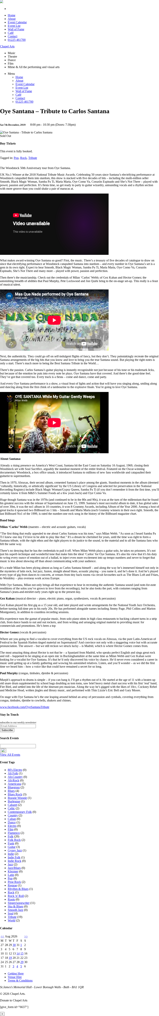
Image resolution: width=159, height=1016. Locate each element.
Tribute (32, 158)
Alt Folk (13, 773)
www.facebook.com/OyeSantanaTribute (24, 707)
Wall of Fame (16, 29)
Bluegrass (14, 787)
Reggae (12, 885)
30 (14, 945)
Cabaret (12, 804)
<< (2, 936)
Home (11, 15)
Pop (16, 158)
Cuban (12, 819)
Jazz (10, 864)
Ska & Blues (15, 906)
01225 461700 (17, 39)
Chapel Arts (7, 46)
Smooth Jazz (15, 910)
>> (26, 936)
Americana (14, 783)
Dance (12, 822)
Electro (12, 826)
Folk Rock (14, 840)
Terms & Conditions (20, 980)
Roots (11, 899)
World (11, 920)
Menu (11, 73)
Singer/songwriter (18, 903)
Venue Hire (15, 977)
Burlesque (14, 801)
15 (21, 953)
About (12, 18)
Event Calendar (17, 22)
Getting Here (16, 973)
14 (18, 953)
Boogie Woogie (17, 797)
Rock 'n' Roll (16, 896)
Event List (14, 25)
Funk (11, 843)
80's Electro (15, 769)
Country (13, 815)
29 (21, 962)
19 (10, 957)
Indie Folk (14, 857)
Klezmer (13, 871)
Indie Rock (14, 861)
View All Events (10, 754)
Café (11, 32)
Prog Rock (14, 882)
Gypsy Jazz (15, 850)
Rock (23, 158)
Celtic (11, 808)
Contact (12, 36)
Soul (10, 913)
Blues (11, 790)
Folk (10, 836)
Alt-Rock (13, 780)
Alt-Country (15, 776)
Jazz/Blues (14, 868)
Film (10, 829)
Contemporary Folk (20, 812)
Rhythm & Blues (18, 889)
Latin (11, 875)
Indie (11, 854)
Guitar (12, 847)
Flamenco (14, 833)
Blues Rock (15, 794)
